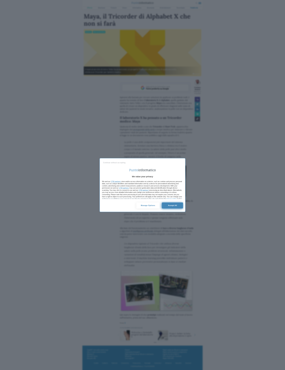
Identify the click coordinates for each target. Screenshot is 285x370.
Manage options (148, 205)
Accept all (172, 205)
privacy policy (172, 199)
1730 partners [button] (116, 181)
